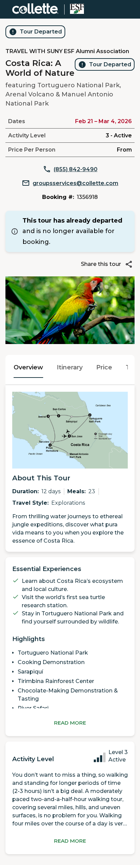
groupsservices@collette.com (75, 183)
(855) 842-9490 (76, 169)
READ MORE (70, 723)
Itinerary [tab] (70, 367)
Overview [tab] (28, 367)
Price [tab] (104, 367)
